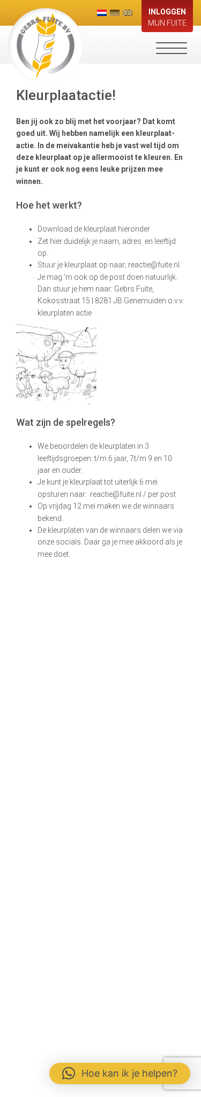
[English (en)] (127, 13)
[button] (119, 1073)
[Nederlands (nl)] (102, 13)
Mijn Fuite (167, 17)
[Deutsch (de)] (115, 13)
